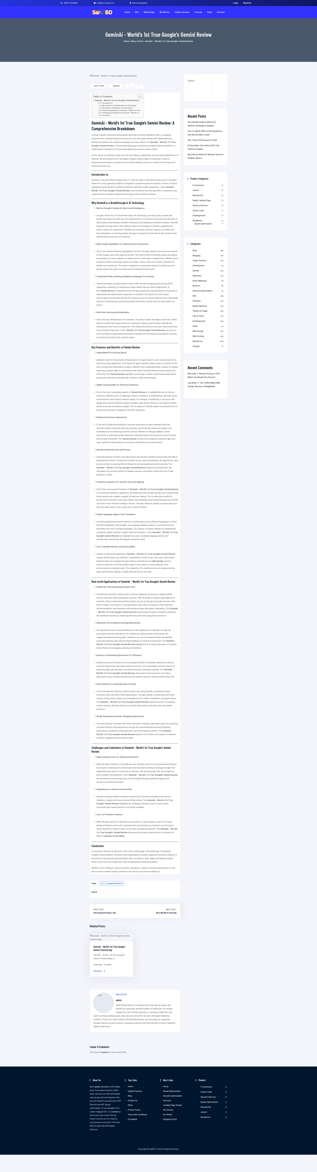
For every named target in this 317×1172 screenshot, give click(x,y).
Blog (133, 41)
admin (108, 965)
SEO (137, 12)
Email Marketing (208, 281)
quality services (101, 1087)
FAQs (130, 1105)
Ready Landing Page (202, 200)
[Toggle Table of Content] (138, 97)
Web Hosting (208, 336)
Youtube (208, 346)
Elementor (208, 276)
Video (208, 326)
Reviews (116, 86)
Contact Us (132, 1100)
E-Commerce (198, 185)
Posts (140, 41)
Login (235, 3)
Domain (208, 270)
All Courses (168, 1110)
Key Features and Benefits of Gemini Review (117, 108)
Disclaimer (132, 1119)
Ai (102, 883)
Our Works (167, 1114)
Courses (198, 12)
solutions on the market (114, 836)
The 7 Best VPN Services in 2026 (202, 140)
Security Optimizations (208, 291)
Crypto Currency (182, 12)
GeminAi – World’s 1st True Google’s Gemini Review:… (117, 100)
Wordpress (197, 220)
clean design (157, 561)
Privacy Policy (134, 1110)
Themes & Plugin (208, 311)
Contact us (116, 1112)
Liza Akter (192, 383)
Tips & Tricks (208, 316)
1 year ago (97, 965)
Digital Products (135, 1091)
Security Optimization (172, 1096)
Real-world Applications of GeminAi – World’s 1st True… (121, 110)
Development (208, 265)
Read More (97, 971)
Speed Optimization (203, 224)
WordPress (164, 12)
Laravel (196, 190)
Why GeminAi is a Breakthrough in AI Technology (119, 105)
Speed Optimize (208, 306)
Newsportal (198, 195)
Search (191, 81)
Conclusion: (106, 115)
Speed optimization (172, 1091)
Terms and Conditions (137, 1114)
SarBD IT (153, 1149)
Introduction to (107, 103)
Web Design (149, 12)
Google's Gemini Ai (114, 883)
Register (247, 3)
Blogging (208, 255)
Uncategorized (199, 215)
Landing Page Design (172, 1105)
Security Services (200, 205)
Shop (209, 12)
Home (127, 12)
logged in (105, 1052)
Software (208, 301)
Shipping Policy (170, 1119)
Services (221, 12)
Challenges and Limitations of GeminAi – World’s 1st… (121, 113)
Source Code (198, 210)
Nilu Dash (192, 373)
